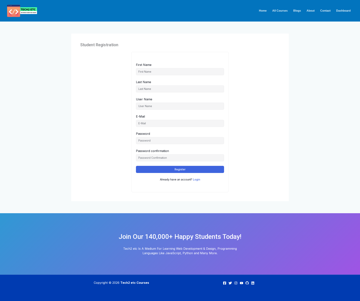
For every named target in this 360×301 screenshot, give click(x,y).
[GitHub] (247, 283)
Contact (325, 10)
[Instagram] (236, 283)
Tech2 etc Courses (134, 283)
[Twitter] (230, 283)
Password (143, 134)
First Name (144, 65)
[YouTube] (241, 283)
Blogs (297, 10)
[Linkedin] (252, 283)
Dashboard (343, 10)
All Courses (280, 10)
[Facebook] (224, 283)
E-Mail (140, 116)
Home (263, 10)
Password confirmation (152, 151)
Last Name (143, 82)
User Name (144, 99)
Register (180, 169)
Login (196, 179)
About (311, 10)
